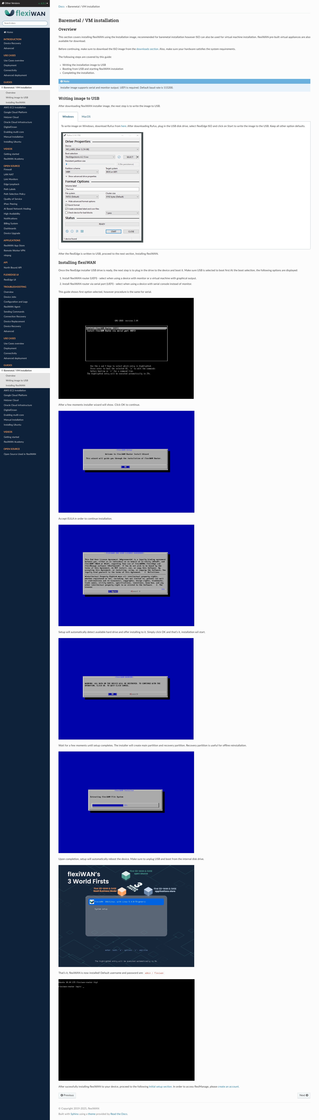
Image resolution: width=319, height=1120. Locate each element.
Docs (61, 6)
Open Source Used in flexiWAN (20, 454)
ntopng (7, 255)
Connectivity (10, 353)
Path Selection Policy (14, 194)
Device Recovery (12, 326)
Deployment (10, 348)
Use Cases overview (14, 343)
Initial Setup (10, 140)
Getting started (11, 437)
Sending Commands (14, 312)
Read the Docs (118, 1114)
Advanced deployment (15, 358)
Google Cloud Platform (15, 395)
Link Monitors (11, 179)
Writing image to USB (17, 380)
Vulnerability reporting (15, 86)
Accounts (8, 135)
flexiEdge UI (10, 280)
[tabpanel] (184, 185)
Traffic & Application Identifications (22, 164)
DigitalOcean (10, 410)
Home (9, 32)
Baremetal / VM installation (18, 370)
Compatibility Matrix (14, 81)
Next (303, 1095)
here (123, 126)
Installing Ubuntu (12, 425)
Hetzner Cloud (11, 400)
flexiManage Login (13, 125)
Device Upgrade (12, 233)
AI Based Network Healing (17, 209)
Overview (8, 292)
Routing (8, 155)
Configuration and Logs (16, 302)
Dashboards (10, 228)
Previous (68, 1095)
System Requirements (15, 98)
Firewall (8, 169)
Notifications (10, 218)
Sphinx (75, 1114)
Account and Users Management (20, 130)
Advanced (9, 331)
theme (91, 1114)
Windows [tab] (68, 116)
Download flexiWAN (14, 108)
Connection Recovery (15, 316)
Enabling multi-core (14, 415)
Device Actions (11, 150)
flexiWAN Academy (14, 442)
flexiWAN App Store (14, 245)
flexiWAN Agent (12, 307)
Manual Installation (13, 420)
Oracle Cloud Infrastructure (18, 405)
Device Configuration (15, 145)
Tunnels (7, 159)
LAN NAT (9, 174)
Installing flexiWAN (13, 113)
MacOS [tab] (86, 116)
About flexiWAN (12, 44)
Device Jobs (10, 297)
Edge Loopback (11, 184)
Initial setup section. (160, 1086)
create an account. (228, 1086)
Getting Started (11, 59)
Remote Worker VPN (14, 250)
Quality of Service (13, 199)
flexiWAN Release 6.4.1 (16, 76)
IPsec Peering (10, 204)
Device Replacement (14, 321)
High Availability (12, 214)
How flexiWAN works (15, 49)
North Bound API (13, 267)
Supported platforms (14, 103)
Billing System (11, 223)
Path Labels (9, 189)
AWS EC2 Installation (15, 390)
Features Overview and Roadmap (21, 54)
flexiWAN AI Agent (13, 64)
